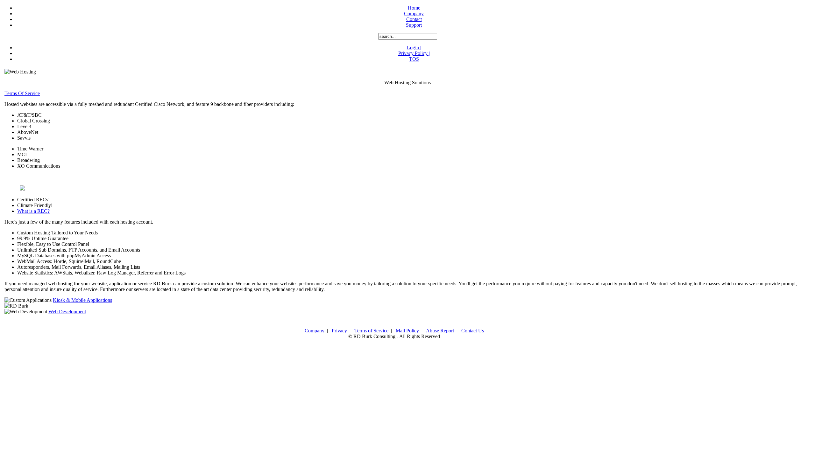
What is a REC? (33, 211)
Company (314, 330)
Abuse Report (440, 330)
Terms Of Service (22, 93)
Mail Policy (407, 330)
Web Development (67, 311)
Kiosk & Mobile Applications (82, 300)
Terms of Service (371, 330)
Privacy (339, 330)
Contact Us (472, 330)
